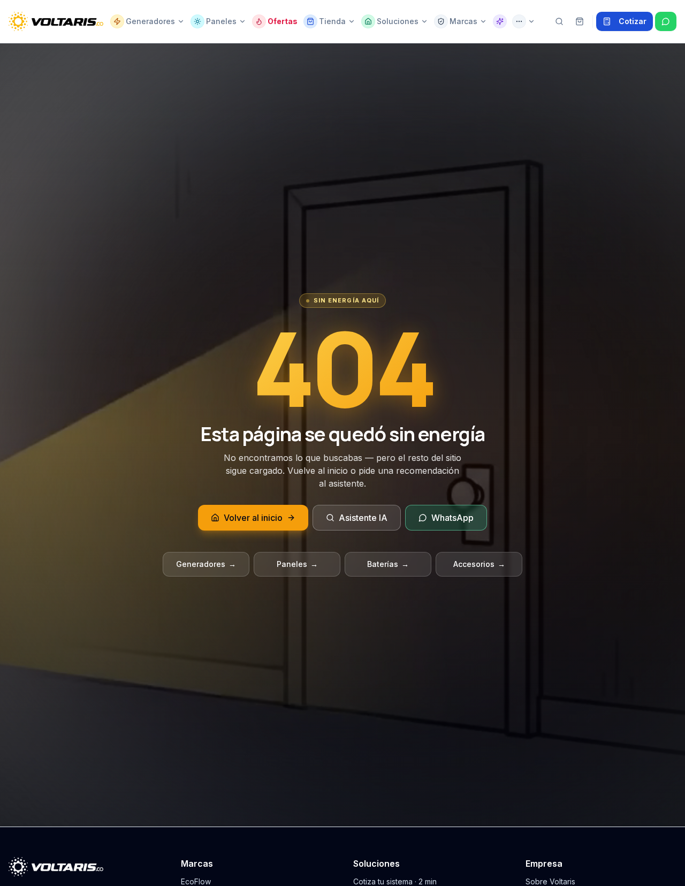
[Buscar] (559, 21)
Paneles (297, 564)
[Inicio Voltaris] (56, 21)
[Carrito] (579, 21)
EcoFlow (196, 881)
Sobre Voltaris (550, 881)
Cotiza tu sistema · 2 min (395, 881)
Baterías (388, 564)
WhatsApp (452, 517)
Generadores (206, 564)
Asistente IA (363, 517)
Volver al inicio (253, 517)
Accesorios (479, 564)
